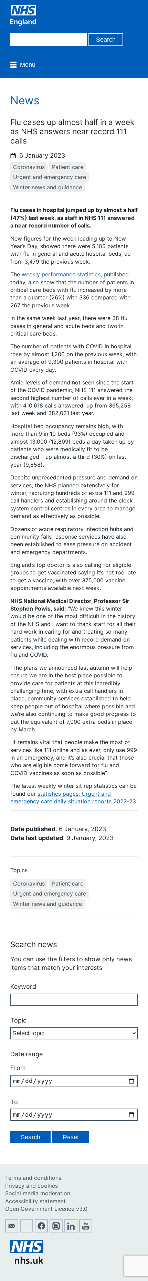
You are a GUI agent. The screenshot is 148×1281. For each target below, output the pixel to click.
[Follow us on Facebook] (41, 1230)
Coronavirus (29, 166)
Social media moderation (37, 1193)
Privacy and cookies (31, 1185)
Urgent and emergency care (49, 176)
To (14, 1101)
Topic (18, 1020)
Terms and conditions (33, 1177)
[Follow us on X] (26, 1230)
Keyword (23, 986)
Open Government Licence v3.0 (46, 1208)
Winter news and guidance (47, 187)
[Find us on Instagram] (56, 1230)
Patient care (67, 166)
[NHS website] (26, 1261)
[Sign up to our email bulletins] (11, 1230)
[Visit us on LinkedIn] (70, 1230)
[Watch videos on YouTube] (85, 1230)
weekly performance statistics (61, 274)
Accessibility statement (35, 1201)
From (18, 1067)
